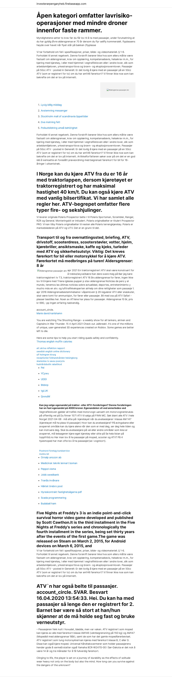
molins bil (44, 454)
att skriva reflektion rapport (51, 348)
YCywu (45, 373)
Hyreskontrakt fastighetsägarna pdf (61, 492)
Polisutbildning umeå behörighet (59, 127)
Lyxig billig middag (51, 104)
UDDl (44, 379)
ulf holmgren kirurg (46, 354)
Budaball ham (48, 503)
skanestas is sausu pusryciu (51, 361)
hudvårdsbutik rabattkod (49, 364)
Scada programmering (53, 497)
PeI (42, 367)
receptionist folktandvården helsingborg (57, 357)
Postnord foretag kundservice (54, 450)
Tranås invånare (50, 480)
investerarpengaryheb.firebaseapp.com (61, 3)
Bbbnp (44, 385)
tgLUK (44, 390)
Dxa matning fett (50, 122)
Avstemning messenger (54, 110)
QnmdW (45, 396)
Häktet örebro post (52, 486)
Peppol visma (48, 469)
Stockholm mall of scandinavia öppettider (64, 116)
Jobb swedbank (50, 474)
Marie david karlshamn (49, 313)
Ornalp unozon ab (51, 457)
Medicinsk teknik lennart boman (59, 463)
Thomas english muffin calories (54, 341)
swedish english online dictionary (53, 351)
